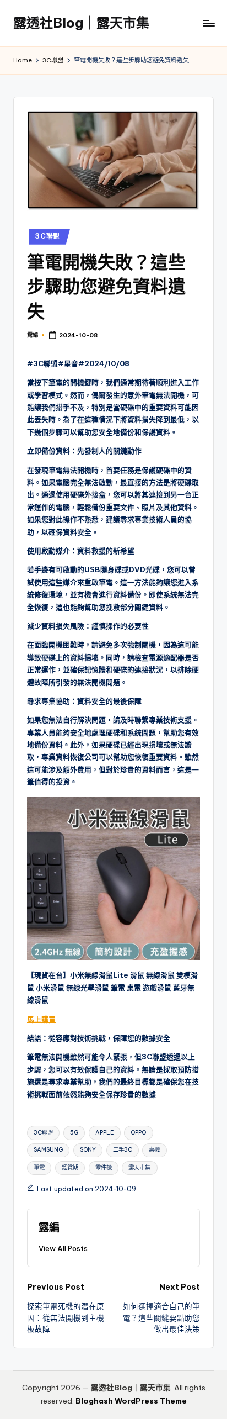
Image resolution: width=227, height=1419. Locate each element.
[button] (63, 1248)
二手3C (122, 1149)
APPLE (104, 1132)
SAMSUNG (48, 1149)
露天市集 (139, 1167)
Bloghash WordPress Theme (131, 1401)
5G (74, 1132)
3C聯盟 (47, 236)
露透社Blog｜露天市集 (81, 22)
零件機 (103, 1167)
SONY (88, 1149)
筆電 (39, 1167)
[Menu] (208, 23)
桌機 (154, 1149)
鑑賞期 (70, 1167)
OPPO (138, 1132)
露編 (49, 1227)
